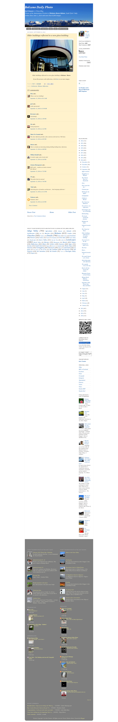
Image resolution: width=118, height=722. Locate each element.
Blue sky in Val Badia (87, 496)
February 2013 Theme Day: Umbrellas (42, 552)
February (84, 303)
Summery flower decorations (73, 597)
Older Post (72, 212)
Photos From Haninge (67, 656)
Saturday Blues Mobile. (72, 648)
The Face (84, 247)
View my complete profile (87, 35)
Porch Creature (70, 673)
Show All (89, 699)
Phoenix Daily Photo (66, 681)
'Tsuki (31, 187)
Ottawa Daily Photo (66, 618)
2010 (82, 315)
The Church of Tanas (85, 229)
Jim (31, 124)
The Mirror (64, 658)
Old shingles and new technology (86, 210)
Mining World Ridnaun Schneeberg (85, 279)
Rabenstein (87, 511)
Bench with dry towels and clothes (85, 269)
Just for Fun (54, 240)
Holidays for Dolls (85, 222)
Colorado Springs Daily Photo (69, 691)
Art (40, 233)
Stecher (53, 246)
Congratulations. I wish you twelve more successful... (40, 710)
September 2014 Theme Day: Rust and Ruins (86, 284)
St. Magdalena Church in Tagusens (74, 575)
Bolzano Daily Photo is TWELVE (88, 400)
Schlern (52, 244)
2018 (82, 150)
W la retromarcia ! (33, 610)
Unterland (67, 247)
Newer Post (31, 212)
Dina (31, 93)
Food (47, 237)
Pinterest (81, 382)
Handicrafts (33, 240)
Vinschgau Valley (70, 251)
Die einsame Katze (38, 649)
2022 (82, 141)
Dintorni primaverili (39, 616)
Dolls (59, 235)
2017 (82, 153)
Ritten (44, 244)
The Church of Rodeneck (85, 202)
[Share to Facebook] (51, 84)
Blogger (83, 718)
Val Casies (35, 249)
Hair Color (69, 609)
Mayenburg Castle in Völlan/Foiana (75, 567)
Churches (31, 235)
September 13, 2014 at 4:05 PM (38, 139)
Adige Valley (32, 231)
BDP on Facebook (63, 28)
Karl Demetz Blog (33, 638)
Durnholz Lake (87, 412)
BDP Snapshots (83, 91)
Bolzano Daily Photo (39, 7)
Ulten (59, 247)
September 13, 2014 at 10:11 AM (38, 98)
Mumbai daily (65, 627)
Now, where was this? (72, 638)
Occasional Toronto (66, 671)
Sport (48, 246)
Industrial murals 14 (38, 567)
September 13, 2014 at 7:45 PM (38, 181)
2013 (82, 308)
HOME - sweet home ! (39, 639)
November (85, 164)
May (83, 296)
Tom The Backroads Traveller (69, 647)
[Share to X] (50, 84)
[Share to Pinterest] (52, 84)
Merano (46, 242)
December (85, 162)
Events (65, 235)
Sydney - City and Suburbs (68, 662)
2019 (82, 148)
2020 (82, 145)
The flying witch (70, 589)
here (57, 79)
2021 (82, 143)
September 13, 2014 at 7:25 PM (38, 171)
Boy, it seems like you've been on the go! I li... (38, 708)
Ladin (62, 240)
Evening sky (69, 560)
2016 (82, 155)
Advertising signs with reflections (86, 261)
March (84, 300)
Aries (83, 183)
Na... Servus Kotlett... (34, 647)
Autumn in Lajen (87, 521)
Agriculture (48, 231)
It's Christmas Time (87, 530)
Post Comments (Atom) (40, 216)
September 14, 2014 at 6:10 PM (38, 202)
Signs (70, 244)
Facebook (81, 371)
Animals (68, 231)
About (50, 28)
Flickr (80, 373)
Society (29, 246)
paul (31, 104)
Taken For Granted (35, 134)
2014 (82, 160)
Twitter (80, 384)
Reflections (45, 86)
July (83, 291)
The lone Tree (36, 575)
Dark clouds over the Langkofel (88, 425)
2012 (82, 311)
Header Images (36, 28)
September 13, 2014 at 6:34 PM (38, 159)
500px (80, 367)
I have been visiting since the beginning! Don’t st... (40, 712)
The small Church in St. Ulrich (86, 257)
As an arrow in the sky (85, 240)
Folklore (41, 237)
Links (55, 28)
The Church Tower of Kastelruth (85, 179)
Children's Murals (84, 198)
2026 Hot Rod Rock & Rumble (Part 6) (76, 692)
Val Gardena (53, 249)
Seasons (61, 244)
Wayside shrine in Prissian (87, 442)
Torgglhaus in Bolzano (85, 174)
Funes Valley (72, 237)
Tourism (29, 247)
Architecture (34, 86)
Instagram (81, 378)
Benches (47, 233)
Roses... (84, 250)
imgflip (30, 658)
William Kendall (34, 154)
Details (50, 235)
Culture (42, 235)
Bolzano (40, 86)
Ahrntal (60, 231)
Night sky (69, 629)
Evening (68, 582)
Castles (69, 233)
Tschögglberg (40, 247)
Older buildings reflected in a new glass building (86, 235)
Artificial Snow (36, 598)
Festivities (73, 236)
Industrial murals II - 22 (39, 560)
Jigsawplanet (82, 380)
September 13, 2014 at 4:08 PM (38, 149)
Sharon (32, 144)
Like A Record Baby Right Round (74, 619)
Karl (88, 31)
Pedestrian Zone (37, 590)
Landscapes (71, 240)
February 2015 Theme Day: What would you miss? (85, 460)
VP (31, 177)
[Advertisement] (52, 222)
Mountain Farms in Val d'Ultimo (86, 274)
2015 (82, 157)
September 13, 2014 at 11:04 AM (38, 108)
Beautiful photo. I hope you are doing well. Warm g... (40, 705)
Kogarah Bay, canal (71, 663)
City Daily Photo (83, 57)
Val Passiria (65, 249)
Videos (62, 251)
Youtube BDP (82, 389)
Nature (74, 242)
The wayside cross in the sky (86, 264)
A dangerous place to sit (85, 244)
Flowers (32, 237)
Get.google (81, 376)
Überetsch (51, 247)
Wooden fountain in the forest (40, 583)
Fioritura (36, 625)
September (85, 169)
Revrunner (33, 114)
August (84, 288)
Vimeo (80, 386)
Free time (62, 237)
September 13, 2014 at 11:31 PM (38, 191)
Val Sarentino (41, 251)
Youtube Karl (82, 391)
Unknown (32, 197)
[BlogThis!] (49, 84)
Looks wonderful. (31, 714)
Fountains (54, 237)
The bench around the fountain (85, 217)
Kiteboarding (85, 213)
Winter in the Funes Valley (72, 552)
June (83, 293)
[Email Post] (44, 83)
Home (29, 28)
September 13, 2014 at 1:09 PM (38, 118)
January (84, 305)
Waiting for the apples (85, 192)
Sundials (60, 246)
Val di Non (43, 249)
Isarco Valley (43, 240)
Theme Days (68, 246)
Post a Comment (33, 205)
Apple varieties (85, 171)
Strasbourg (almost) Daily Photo (69, 637)
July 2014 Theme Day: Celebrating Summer (88, 479)
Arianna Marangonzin (36, 165)
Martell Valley (37, 242)
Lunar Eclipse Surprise (72, 682)
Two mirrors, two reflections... (86, 206)
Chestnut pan (85, 189)
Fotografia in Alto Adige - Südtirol (37, 624)
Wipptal (33, 253)
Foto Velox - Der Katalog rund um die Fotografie (41, 657)
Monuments (56, 242)
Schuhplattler (85, 195)
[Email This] (47, 84)
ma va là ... (31, 609)
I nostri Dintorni (33, 615)
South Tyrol (44, 28)
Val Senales (53, 251)
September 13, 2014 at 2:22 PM (38, 129)
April (83, 298)
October (84, 167)
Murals (65, 242)
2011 (82, 313)
